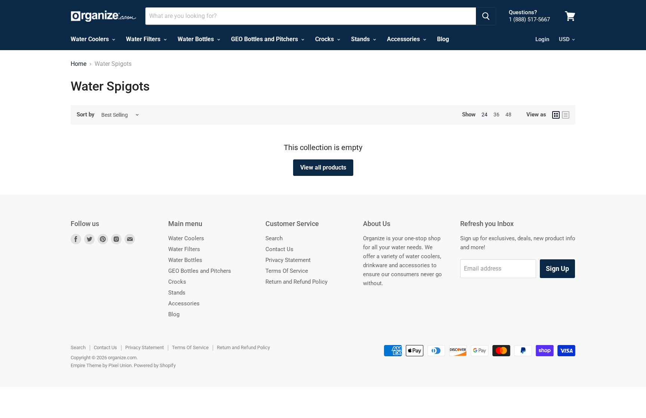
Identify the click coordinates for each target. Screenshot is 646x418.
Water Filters (144, 39)
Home (78, 64)
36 (496, 115)
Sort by (86, 115)
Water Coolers (90, 39)
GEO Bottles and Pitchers (265, 39)
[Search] (486, 16)
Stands (361, 39)
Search (274, 238)
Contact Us (279, 249)
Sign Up (557, 268)
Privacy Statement (288, 260)
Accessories (404, 39)
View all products (323, 167)
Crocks (325, 39)
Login (542, 39)
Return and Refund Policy (296, 281)
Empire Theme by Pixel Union (101, 365)
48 (508, 115)
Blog (443, 39)
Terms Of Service (286, 271)
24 (484, 115)
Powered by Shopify (155, 365)
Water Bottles (196, 39)
